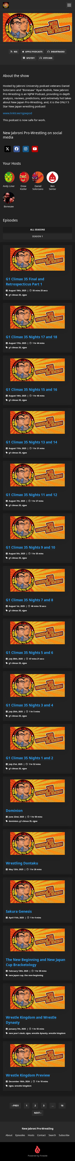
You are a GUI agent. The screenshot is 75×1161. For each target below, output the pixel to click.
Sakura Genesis (19, 911)
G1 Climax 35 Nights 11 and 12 (31, 494)
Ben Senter (52, 187)
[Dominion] (37, 790)
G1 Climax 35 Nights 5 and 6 (29, 652)
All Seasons (37, 229)
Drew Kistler (23, 187)
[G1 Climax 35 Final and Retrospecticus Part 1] (37, 259)
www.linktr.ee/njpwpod (17, 113)
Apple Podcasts (33, 51)
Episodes (20, 1135)
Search (52, 1135)
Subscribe (64, 1135)
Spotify (30, 58)
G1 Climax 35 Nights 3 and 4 (29, 705)
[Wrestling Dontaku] (37, 843)
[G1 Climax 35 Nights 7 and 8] (37, 580)
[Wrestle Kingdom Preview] (37, 1055)
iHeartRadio (58, 51)
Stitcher (47, 58)
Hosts (31, 1135)
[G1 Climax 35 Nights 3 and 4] (37, 685)
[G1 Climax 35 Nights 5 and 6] (37, 632)
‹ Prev (15, 1105)
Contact (41, 1135)
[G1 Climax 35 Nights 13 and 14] (37, 422)
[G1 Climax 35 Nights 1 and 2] (37, 738)
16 (62, 1105)
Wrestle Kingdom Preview (28, 1075)
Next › (37, 1112)
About (9, 1135)
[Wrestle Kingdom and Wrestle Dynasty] (37, 997)
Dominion (14, 810)
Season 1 (37, 236)
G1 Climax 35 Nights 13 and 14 (31, 442)
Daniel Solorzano (37, 187)
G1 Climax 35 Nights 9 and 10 (30, 547)
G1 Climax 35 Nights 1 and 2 (29, 758)
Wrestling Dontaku (22, 863)
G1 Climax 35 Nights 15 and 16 (31, 389)
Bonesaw (9, 206)
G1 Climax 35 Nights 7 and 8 (29, 600)
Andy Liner (9, 185)
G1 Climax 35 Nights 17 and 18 (31, 337)
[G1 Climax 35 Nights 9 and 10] (37, 527)
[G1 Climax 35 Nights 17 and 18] (37, 317)
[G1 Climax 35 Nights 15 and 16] (37, 369)
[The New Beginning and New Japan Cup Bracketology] (37, 940)
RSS (15, 51)
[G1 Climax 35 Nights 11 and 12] (37, 475)
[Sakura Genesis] (37, 891)
